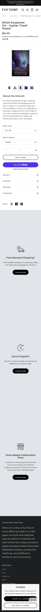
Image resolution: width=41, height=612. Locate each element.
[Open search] (23, 10)
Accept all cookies (20, 599)
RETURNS (7, 187)
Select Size (7, 126)
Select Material (9, 137)
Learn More (20, 272)
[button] (35, 150)
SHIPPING (7, 181)
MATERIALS (7, 193)
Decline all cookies (20, 605)
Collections (13, 16)
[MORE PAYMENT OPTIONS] (20, 164)
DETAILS (6, 175)
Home (4, 16)
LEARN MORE (20, 371)
